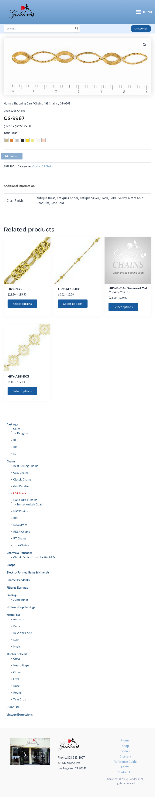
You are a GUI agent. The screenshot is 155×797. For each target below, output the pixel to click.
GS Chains (51, 103)
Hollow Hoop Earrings (21, 607)
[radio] (6, 140)
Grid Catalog (21, 486)
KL (15, 440)
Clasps (11, 565)
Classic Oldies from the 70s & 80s (34, 557)
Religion (22, 433)
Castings (12, 424)
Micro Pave (13, 615)
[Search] (76, 28)
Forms (125, 767)
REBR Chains (21, 531)
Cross (16, 658)
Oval (16, 679)
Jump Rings (21, 599)
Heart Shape (21, 665)
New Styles (20, 525)
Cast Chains (20, 472)
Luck (16, 639)
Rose (16, 686)
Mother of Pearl (17, 654)
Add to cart (12, 156)
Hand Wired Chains (25, 500)
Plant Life (13, 707)
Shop (125, 746)
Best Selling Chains (25, 466)
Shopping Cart (23, 103)
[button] (141, 28)
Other (17, 672)
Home (8, 103)
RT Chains (19, 538)
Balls (16, 626)
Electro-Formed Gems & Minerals (28, 572)
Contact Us (125, 772)
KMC (16, 518)
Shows (125, 751)
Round (17, 692)
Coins (16, 429)
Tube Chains (21, 545)
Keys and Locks (23, 633)
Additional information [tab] (19, 186)
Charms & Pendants (19, 553)
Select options (22, 304)
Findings (12, 595)
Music (16, 646)
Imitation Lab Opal (29, 504)
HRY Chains (20, 511)
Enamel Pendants (18, 580)
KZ (15, 454)
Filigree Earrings (17, 587)
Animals (18, 619)
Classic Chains (22, 479)
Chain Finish (10, 133)
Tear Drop (19, 699)
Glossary (125, 756)
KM (15, 447)
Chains (38, 103)
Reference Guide (125, 762)
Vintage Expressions (20, 714)
